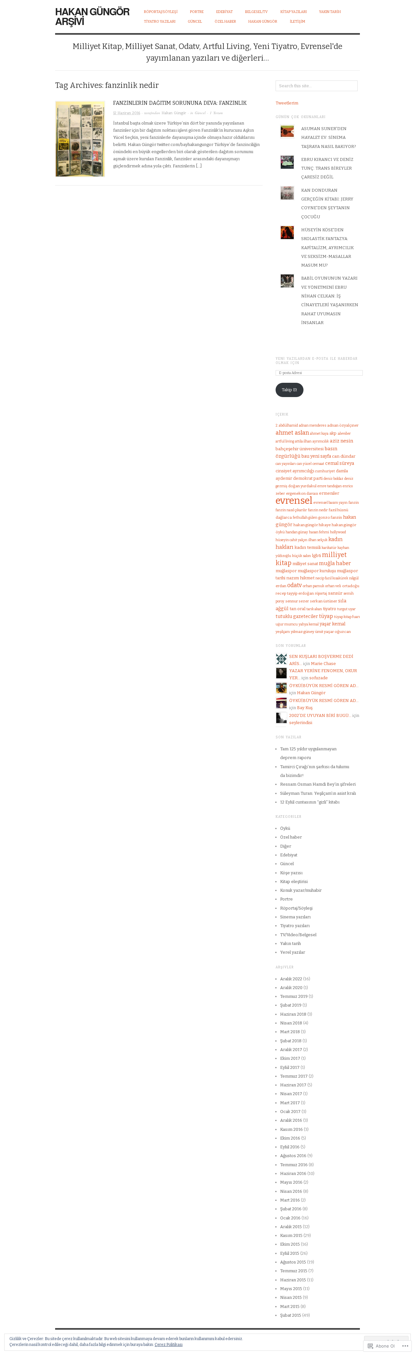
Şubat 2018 (291, 1040)
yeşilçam (283, 632)
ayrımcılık (321, 441)
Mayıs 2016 (291, 1182)
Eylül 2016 (290, 1146)
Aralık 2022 (291, 978)
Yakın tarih (290, 943)
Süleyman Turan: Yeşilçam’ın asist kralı (318, 793)
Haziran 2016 (293, 1173)
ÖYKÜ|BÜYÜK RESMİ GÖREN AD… (324, 685)
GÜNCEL (195, 21)
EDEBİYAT (224, 12)
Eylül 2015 (289, 1253)
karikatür (329, 548)
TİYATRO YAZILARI (159, 21)
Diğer (285, 846)
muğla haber (335, 563)
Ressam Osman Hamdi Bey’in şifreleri (318, 784)
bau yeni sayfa (316, 456)
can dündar (343, 456)
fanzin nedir (318, 510)
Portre (286, 899)
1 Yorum (216, 112)
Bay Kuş (305, 707)
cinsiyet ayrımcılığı (295, 471)
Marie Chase (323, 663)
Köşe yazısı (291, 872)
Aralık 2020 (291, 987)
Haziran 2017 (293, 1085)
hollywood (338, 532)
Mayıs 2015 (291, 1288)
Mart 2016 (290, 1200)
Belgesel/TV (256, 12)
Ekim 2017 (290, 1058)
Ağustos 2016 (293, 1155)
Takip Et (289, 389)
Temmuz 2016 (294, 1164)
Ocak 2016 (290, 1218)
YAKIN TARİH (330, 12)
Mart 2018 (290, 1031)
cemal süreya (339, 463)
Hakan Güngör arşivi (92, 16)
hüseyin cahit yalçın (291, 540)
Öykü (285, 828)
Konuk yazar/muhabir (301, 890)
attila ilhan (303, 441)
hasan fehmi (319, 532)
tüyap (326, 616)
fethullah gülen (305, 517)
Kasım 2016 (291, 1129)
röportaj (321, 593)
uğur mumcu (287, 624)
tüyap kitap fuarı (347, 617)
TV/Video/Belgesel (298, 934)
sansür (335, 593)
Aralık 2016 (291, 1120)
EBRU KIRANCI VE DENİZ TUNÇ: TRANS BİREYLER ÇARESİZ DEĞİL (327, 168)
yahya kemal (309, 624)
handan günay (297, 532)
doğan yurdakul (302, 486)
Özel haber (291, 837)
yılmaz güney (302, 631)
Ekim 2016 (290, 1138)
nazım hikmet (300, 578)
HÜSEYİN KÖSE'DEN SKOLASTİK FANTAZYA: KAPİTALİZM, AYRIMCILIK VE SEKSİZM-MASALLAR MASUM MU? (327, 247)
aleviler (344, 433)
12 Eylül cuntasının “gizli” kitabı (309, 802)
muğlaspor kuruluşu (317, 570)
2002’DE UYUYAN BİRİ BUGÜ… (320, 715)
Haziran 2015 (293, 1279)
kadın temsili (307, 547)
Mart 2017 (290, 1102)
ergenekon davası (302, 493)
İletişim (297, 21)
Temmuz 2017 (294, 1076)
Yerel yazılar (292, 952)
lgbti (316, 555)
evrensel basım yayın (331, 503)
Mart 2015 (290, 1306)
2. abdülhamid (287, 425)
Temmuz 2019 (294, 996)
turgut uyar (346, 609)
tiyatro (329, 608)
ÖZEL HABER (225, 21)
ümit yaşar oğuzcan (333, 631)
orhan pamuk (313, 586)
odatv (294, 585)
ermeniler (329, 493)
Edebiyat (288, 855)
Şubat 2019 (291, 1005)
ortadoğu (350, 586)
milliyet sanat (305, 563)
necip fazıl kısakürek (331, 578)
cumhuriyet (325, 471)
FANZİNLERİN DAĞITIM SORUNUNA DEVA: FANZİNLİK (180, 103)
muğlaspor (286, 570)
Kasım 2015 (291, 1235)
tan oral (297, 608)
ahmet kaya (319, 433)
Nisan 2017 (291, 1093)
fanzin (354, 503)
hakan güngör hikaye (312, 525)
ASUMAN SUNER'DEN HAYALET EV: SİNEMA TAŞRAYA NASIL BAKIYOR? (328, 137)
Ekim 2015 (290, 1244)
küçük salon (301, 556)
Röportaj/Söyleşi (161, 12)
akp (333, 433)
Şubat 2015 (290, 1315)
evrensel (294, 500)
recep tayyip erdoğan (295, 593)
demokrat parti (308, 478)
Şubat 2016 (291, 1208)
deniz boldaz (333, 479)
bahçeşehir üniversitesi (300, 449)
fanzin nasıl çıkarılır (291, 510)
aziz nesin (341, 441)
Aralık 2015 (291, 1226)
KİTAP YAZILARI (293, 12)
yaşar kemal (332, 624)
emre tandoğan (329, 486)
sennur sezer (297, 601)
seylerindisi (300, 722)
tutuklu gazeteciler (297, 616)
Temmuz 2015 (293, 1270)
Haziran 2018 (293, 1014)
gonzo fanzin (330, 517)
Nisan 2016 (291, 1191)
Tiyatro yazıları (295, 925)
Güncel (200, 112)
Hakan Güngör (262, 21)
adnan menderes (312, 425)
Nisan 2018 (291, 1023)
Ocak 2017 (290, 1111)
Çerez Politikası (169, 1344)
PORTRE (197, 12)
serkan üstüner (323, 601)
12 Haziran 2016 (126, 113)
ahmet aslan (292, 432)
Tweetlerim (287, 103)
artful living (285, 441)
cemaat (318, 464)
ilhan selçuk (317, 540)
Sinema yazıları (295, 916)
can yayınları (286, 464)
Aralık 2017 (291, 1049)
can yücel (304, 464)
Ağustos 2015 (293, 1262)
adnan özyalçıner (343, 425)
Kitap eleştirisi (294, 881)
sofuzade (318, 677)
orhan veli (333, 586)
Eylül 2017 (290, 1067)
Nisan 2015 (291, 1297)
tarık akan (314, 609)
